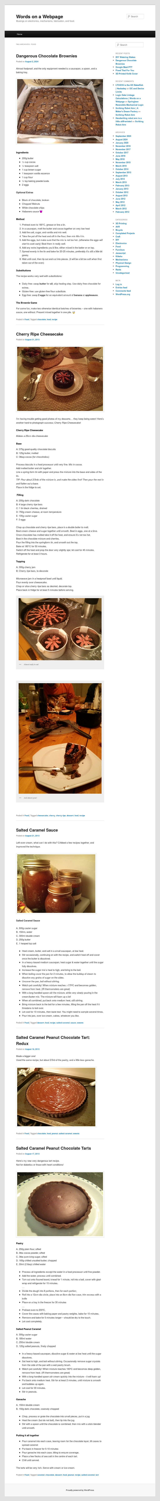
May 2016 (120, 159)
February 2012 (122, 211)
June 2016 (120, 155)
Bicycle (119, 229)
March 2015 (121, 165)
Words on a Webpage (39, 16)
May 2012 (120, 201)
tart (97, 1474)
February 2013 (122, 185)
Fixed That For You (125, 70)
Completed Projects (125, 233)
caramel (41, 1474)
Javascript (120, 252)
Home (19, 34)
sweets (80, 1022)
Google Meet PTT (124, 67)
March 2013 (121, 182)
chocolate (41, 319)
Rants (118, 269)
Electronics (121, 243)
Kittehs (119, 256)
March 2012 (121, 208)
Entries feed (121, 287)
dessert (70, 815)
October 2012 (122, 192)
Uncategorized (123, 272)
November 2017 (123, 149)
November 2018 (123, 145)
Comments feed (123, 290)
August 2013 (122, 175)
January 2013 (122, 188)
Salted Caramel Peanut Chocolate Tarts (53, 1148)
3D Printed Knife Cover (127, 73)
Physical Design (123, 262)
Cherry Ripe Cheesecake (39, 334)
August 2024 (122, 139)
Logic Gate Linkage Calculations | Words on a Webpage (128, 98)
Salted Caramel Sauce (37, 830)
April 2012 (120, 205)
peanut (55, 1133)
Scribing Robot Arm (125, 114)
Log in (119, 284)
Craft (118, 236)
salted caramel (63, 1022)
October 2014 (122, 169)
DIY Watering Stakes (125, 57)
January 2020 (122, 142)
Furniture (120, 249)
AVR (118, 226)
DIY (117, 239)
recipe (54, 319)
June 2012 (120, 198)
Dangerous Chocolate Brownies (46, 56)
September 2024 (123, 135)
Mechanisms (122, 259)
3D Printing (121, 223)
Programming (122, 266)
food (49, 319)
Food (27, 319)
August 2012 (122, 195)
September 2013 (123, 172)
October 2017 (122, 152)
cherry (52, 815)
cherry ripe (61, 815)
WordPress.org (123, 294)
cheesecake (42, 815)
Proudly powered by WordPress (80, 1490)
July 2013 (120, 178)
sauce (73, 1022)
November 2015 (123, 162)
